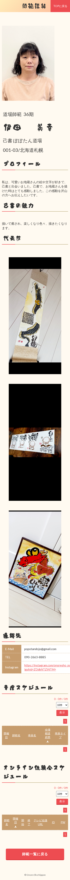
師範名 (16, 735)
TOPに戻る (60, 6)
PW (63, 822)
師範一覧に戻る (35, 854)
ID (53, 822)
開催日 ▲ (15, 822)
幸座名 (32, 735)
